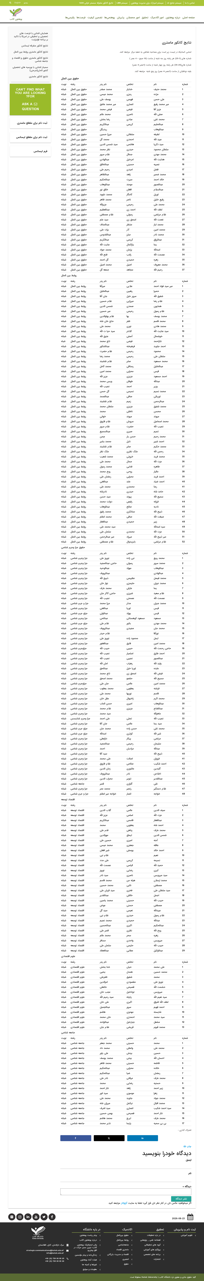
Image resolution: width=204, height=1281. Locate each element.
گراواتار (124, 1203)
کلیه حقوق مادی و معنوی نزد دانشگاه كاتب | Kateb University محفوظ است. (163, 1277)
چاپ (188, 1146)
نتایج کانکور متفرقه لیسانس (34, 46)
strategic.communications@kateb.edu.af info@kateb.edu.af (45, 1252)
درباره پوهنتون (173, 17)
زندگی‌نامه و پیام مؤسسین (86, 1255)
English (17, 2)
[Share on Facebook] (75, 1138)
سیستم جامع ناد (174, 3)
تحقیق (145, 17)
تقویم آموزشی (186, 1235)
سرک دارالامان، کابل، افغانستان (51, 1245)
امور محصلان (133, 17)
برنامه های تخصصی (152, 1254)
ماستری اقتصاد (122, 1249)
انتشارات (157, 1259)
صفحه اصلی (188, 17)
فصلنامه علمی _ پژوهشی (150, 1240)
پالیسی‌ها (70, 17)
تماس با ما (190, 3)
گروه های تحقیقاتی (152, 1244)
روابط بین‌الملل (122, 1240)
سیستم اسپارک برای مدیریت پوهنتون (147, 3)
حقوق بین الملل (70, 79)
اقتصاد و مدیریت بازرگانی (118, 1254)
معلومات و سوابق (90, 1269)
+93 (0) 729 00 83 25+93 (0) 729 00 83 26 (54, 1260)
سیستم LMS (122, 3)
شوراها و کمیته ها (89, 1264)
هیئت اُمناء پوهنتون (88, 1259)
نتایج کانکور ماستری (38, 76)
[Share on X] (109, 1138)
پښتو (26, 2)
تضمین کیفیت (95, 17)
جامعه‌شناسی (123, 1244)
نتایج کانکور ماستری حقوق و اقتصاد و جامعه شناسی (30, 59)
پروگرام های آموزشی (152, 1249)
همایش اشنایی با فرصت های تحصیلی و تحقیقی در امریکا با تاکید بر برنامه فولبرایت (31, 36)
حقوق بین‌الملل (122, 1235)
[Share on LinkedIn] (142, 1138)
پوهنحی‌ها (109, 17)
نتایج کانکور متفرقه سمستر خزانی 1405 (96, 3)
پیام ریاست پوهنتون (88, 1235)
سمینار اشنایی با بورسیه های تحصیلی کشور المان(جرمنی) (30, 69)
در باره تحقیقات (154, 1235)
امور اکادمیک (157, 17)
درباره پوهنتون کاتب (88, 1240)
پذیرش (120, 17)
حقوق (126, 1264)
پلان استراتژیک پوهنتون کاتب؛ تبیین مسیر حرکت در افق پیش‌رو (85, 1247)
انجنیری (125, 1259)
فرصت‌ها (81, 17)
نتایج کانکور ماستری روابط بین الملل (31, 52)
